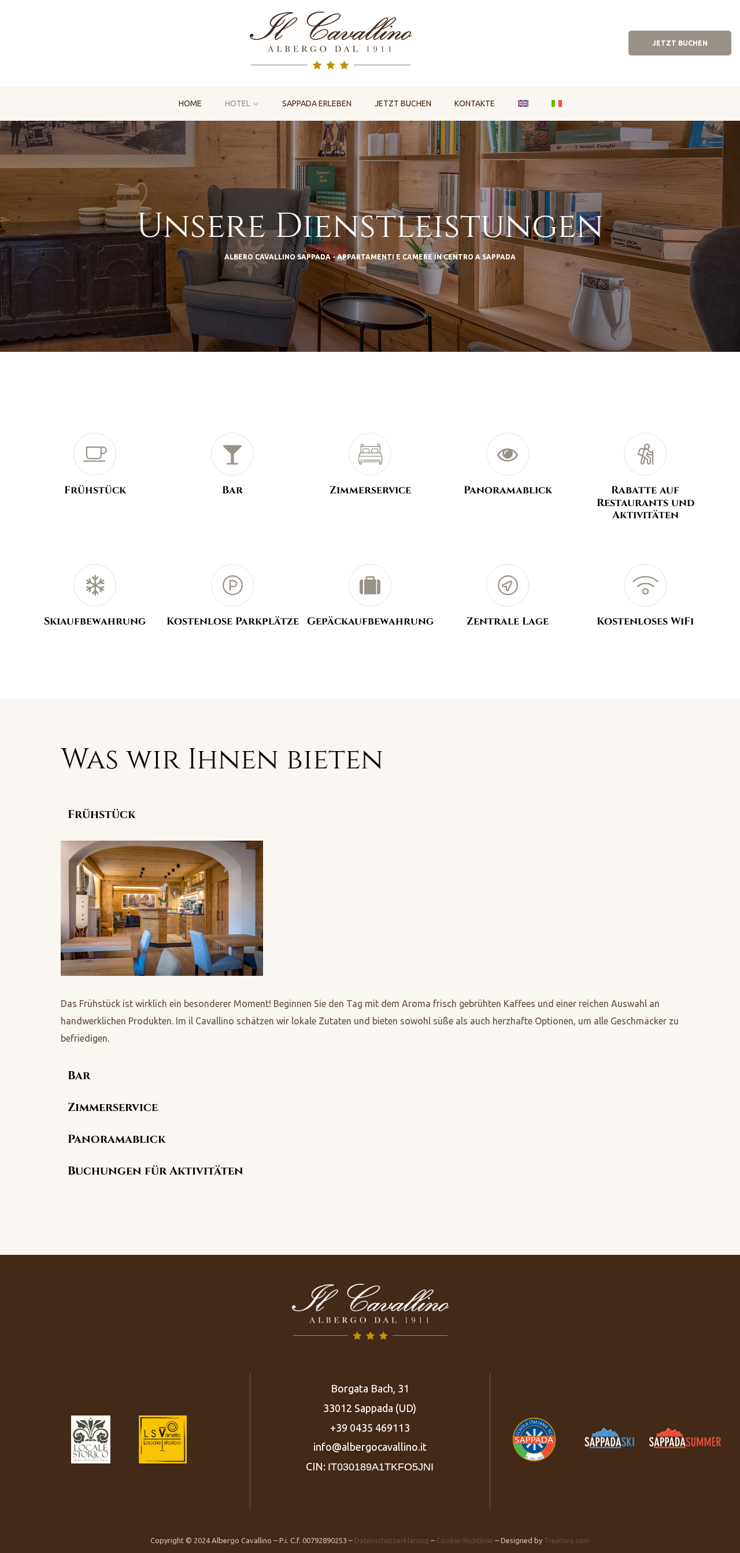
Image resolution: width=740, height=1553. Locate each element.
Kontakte (474, 103)
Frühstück (101, 814)
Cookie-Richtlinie (464, 1540)
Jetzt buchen (403, 103)
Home (190, 103)
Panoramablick (116, 1139)
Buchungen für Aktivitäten (155, 1171)
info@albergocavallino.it (370, 1446)
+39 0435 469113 (370, 1427)
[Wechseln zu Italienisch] (557, 102)
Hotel (237, 103)
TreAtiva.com (567, 1540)
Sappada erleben (317, 103)
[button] (679, 43)
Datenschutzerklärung (391, 1540)
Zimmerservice (113, 1107)
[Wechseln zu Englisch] (523, 102)
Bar (79, 1076)
